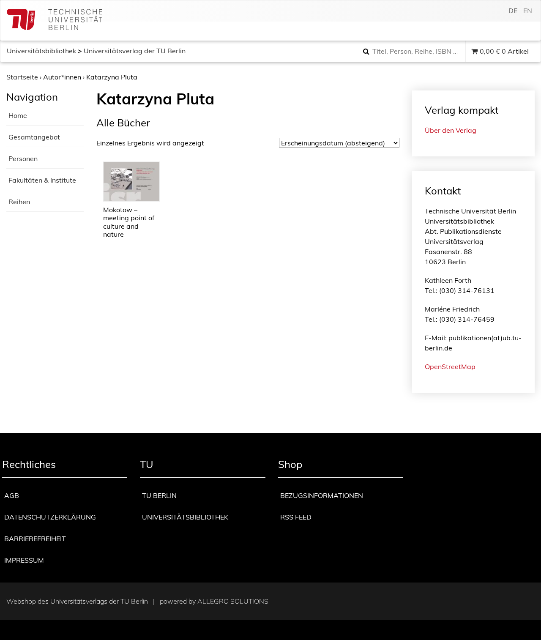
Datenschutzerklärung (50, 517)
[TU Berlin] (54, 20)
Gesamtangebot (34, 137)
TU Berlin (159, 495)
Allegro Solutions (232, 601)
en (527, 10)
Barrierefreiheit (35, 538)
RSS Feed (295, 517)
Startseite (22, 77)
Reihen (19, 201)
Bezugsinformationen (321, 495)
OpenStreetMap (450, 366)
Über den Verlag (450, 130)
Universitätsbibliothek (41, 50)
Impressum (24, 560)
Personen (23, 158)
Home (17, 115)
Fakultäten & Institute (42, 180)
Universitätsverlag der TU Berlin (135, 50)
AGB (11, 495)
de (512, 10)
